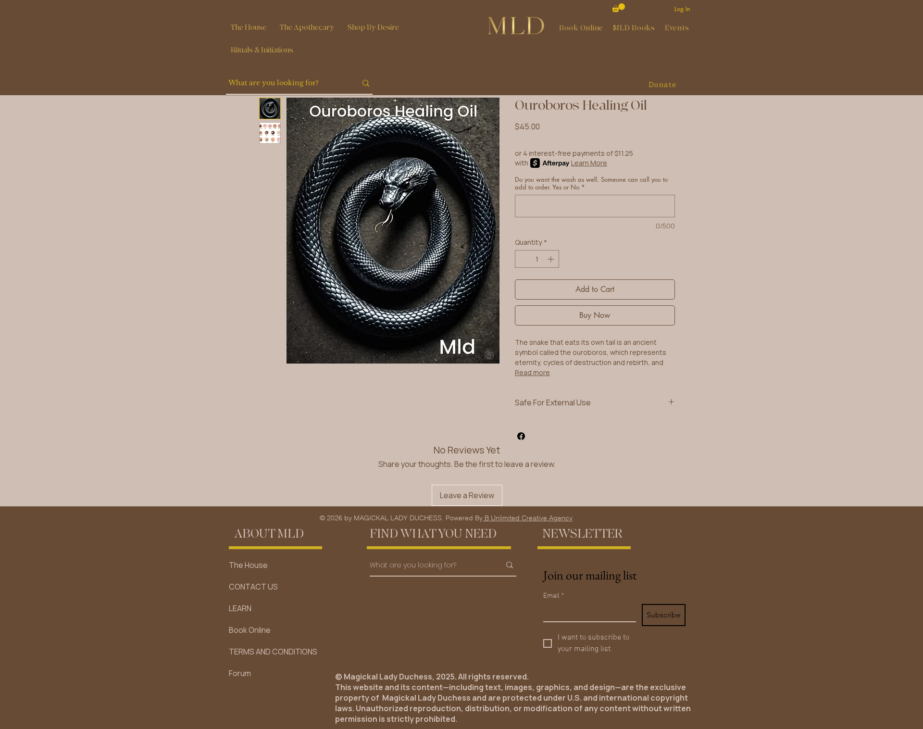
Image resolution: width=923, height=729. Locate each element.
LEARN (240, 608)
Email (553, 596)
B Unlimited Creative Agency (528, 518)
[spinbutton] (537, 259)
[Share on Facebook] (521, 436)
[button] (307, 27)
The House (248, 565)
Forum (240, 673)
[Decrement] (522, 259)
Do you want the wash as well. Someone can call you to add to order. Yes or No (591, 183)
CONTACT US (253, 586)
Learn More (589, 162)
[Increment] (552, 259)
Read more (532, 372)
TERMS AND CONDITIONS (273, 651)
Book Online (250, 630)
